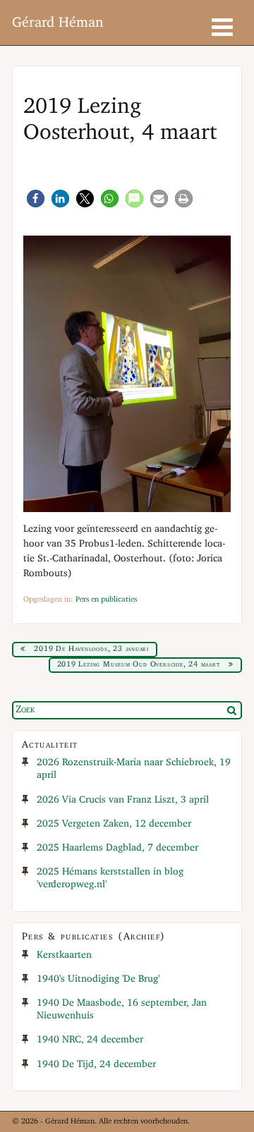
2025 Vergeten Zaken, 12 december (114, 824)
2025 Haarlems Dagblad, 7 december (117, 848)
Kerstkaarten (64, 955)
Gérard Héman (57, 23)
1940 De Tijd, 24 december (96, 1064)
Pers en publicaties (106, 599)
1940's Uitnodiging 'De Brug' (98, 979)
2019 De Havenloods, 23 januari (91, 648)
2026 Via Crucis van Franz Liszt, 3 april (123, 800)
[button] (35, 198)
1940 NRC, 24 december (90, 1040)
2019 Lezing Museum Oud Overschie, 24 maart (138, 664)
